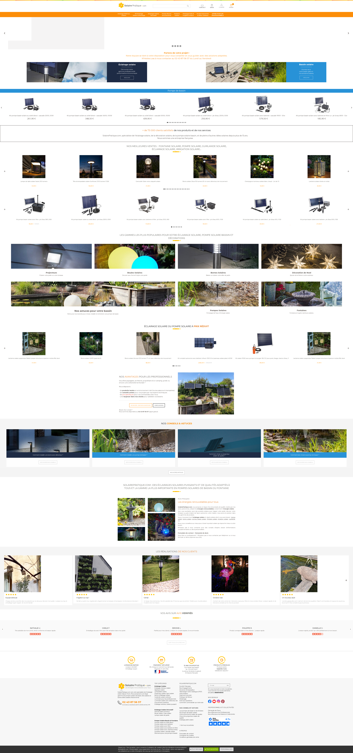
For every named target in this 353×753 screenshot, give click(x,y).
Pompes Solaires (218, 310)
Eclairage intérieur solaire (162, 688)
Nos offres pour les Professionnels (219, 712)
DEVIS (212, 7)
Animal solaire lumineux (162, 711)
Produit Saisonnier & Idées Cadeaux (203, 14)
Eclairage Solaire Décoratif (153, 14)
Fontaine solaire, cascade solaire (165, 731)
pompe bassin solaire (199, 519)
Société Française (185, 686)
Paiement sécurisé (185, 695)
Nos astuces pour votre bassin (93, 311)
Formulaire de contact (186, 533)
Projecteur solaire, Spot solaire (164, 693)
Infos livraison (183, 693)
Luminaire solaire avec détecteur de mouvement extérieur (166, 701)
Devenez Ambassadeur (187, 690)
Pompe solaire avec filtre (163, 726)
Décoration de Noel (301, 273)
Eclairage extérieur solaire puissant (165, 704)
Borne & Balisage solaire (162, 695)
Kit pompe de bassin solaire (188, 712)
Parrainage (182, 699)
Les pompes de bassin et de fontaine (191, 711)
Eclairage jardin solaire (186, 720)
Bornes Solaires (218, 273)
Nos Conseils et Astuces (188, 708)
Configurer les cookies (186, 735)
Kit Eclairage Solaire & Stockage (139, 14)
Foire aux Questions (185, 701)
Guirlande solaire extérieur (163, 697)
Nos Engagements (185, 688)
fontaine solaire (212, 519)
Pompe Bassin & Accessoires (166, 14)
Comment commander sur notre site (191, 702)
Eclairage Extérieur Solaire (124, 14)
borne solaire (187, 519)
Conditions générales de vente (189, 737)
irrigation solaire (223, 519)
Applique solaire (160, 690)
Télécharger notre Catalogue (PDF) (190, 691)
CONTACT (202, 7)
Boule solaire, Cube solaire (163, 713)
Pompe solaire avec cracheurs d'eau (166, 729)
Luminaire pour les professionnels (165, 699)
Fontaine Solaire (177, 14)
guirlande (232, 519)
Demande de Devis (214, 710)
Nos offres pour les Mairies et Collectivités (221, 714)
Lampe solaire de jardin (162, 715)
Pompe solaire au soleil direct (164, 722)
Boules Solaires (134, 273)
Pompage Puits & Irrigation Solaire (188, 14)
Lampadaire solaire (161, 691)
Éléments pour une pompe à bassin (166, 733)
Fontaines (301, 310)
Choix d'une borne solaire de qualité (190, 714)
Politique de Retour (185, 697)
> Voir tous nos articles (186, 725)
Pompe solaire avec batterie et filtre (166, 728)
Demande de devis (201, 533)
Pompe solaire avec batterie (164, 724)
